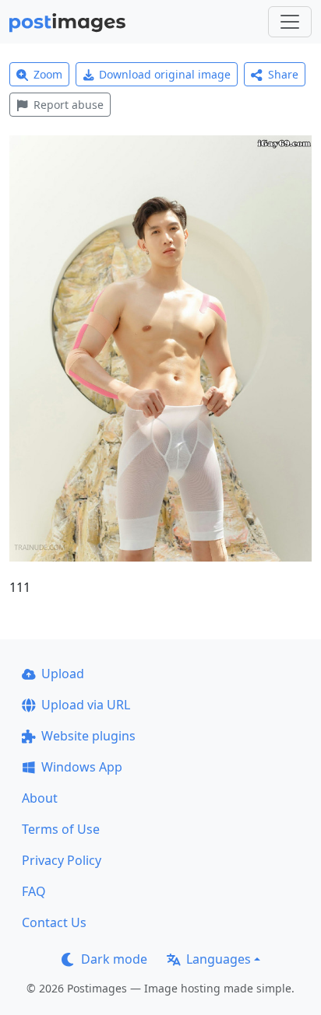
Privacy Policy (61, 860)
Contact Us (54, 922)
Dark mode (114, 959)
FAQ (34, 891)
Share (283, 74)
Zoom (48, 74)
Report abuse (69, 104)
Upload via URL (85, 704)
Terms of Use (61, 829)
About (40, 798)
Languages (218, 959)
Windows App (81, 766)
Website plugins (88, 735)
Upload (62, 673)
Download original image (165, 74)
